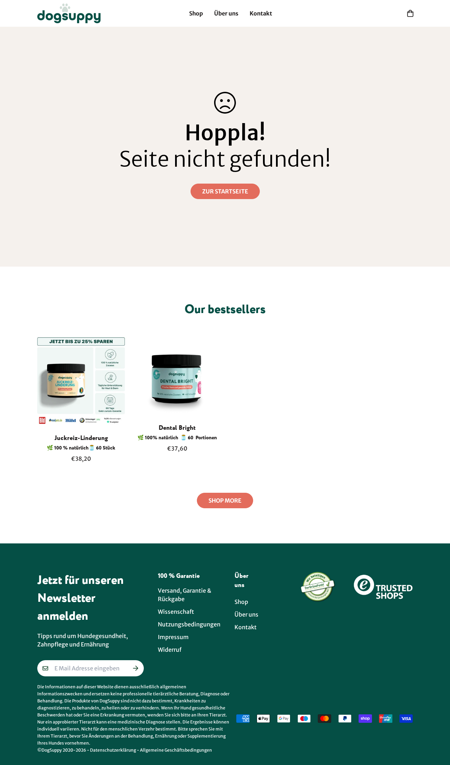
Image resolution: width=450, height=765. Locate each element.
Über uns (226, 13)
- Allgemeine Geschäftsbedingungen (174, 750)
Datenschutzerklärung (113, 750)
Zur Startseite (225, 191)
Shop (196, 13)
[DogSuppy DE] (69, 13)
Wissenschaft (176, 611)
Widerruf (169, 649)
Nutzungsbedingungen (189, 624)
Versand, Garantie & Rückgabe (184, 595)
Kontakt (261, 13)
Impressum (173, 636)
